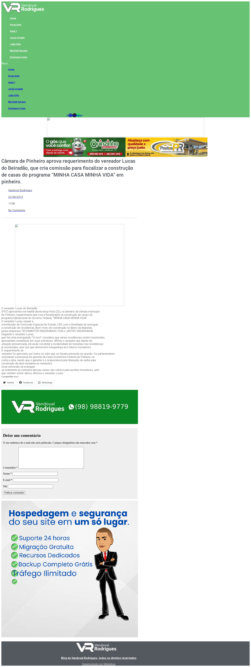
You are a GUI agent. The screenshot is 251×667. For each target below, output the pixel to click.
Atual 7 (13, 31)
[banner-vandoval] (69, 423)
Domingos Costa (18, 57)
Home (13, 18)
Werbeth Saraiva (18, 50)
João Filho (15, 44)
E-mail (7, 479)
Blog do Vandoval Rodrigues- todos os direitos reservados (98, 658)
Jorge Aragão (17, 37)
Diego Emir (16, 24)
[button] (74, 63)
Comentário (10, 467)
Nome (7, 473)
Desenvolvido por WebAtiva (98, 664)
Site (5, 486)
